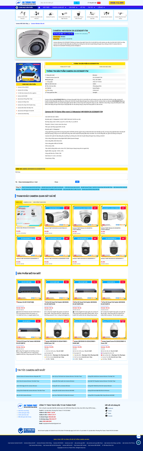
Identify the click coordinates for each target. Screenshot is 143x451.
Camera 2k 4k (27, 202)
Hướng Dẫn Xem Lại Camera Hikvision (61, 385)
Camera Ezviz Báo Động (23, 113)
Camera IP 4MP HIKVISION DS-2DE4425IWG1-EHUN (56, 258)
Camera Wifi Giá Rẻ (67, 445)
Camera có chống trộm (23, 101)
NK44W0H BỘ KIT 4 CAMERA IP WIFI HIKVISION (51, 189)
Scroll (138, 442)
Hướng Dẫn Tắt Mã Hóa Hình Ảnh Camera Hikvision (100, 385)
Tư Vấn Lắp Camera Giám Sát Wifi (72, 187)
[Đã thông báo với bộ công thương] (26, 430)
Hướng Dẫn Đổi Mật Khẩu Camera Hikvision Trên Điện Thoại (31, 390)
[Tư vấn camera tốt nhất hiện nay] (126, 15)
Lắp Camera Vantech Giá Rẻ (15, 443)
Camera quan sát (58, 7)
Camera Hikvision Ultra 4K (37, 23)
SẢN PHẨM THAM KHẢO (39, 202)
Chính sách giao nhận (23, 412)
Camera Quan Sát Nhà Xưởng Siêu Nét (90, 189)
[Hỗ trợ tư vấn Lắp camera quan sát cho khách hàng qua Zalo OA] (138, 437)
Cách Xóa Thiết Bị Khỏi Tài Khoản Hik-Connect (63, 395)
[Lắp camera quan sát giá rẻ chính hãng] (39, 7)
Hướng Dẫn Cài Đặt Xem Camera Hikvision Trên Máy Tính (101, 376)
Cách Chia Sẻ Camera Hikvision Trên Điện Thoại (28, 381)
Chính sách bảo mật (23, 414)
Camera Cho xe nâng (23, 90)
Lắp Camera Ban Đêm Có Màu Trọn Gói (72, 189)
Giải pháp (72, 7)
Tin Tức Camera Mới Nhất (31, 370)
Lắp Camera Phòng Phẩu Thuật (25, 99)
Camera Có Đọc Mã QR (23, 87)
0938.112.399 (117, 3)
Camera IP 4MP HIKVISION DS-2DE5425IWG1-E (112, 258)
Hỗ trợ (82, 7)
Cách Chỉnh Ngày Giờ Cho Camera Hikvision (27, 385)
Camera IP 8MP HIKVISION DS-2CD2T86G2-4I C (55, 228)
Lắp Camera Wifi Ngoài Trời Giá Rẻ (26, 110)
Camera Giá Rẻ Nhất (22, 96)
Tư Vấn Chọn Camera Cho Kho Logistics (27, 93)
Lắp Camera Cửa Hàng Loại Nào (112, 443)
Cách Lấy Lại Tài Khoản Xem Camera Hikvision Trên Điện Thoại (67, 376)
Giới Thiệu (46, 7)
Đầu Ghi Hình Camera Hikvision (24, 395)
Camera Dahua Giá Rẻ (29, 443)
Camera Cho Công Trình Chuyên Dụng (26, 104)
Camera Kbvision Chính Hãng (44, 443)
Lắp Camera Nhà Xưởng (35, 445)
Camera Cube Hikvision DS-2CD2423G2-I (25, 227)
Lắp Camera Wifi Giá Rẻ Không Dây (52, 445)
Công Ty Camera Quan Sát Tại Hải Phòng (31, 187)
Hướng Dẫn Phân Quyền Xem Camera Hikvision (63, 381)
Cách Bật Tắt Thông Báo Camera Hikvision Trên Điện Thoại (101, 381)
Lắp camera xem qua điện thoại (94, 443)
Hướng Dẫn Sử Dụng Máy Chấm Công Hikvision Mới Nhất (101, 395)
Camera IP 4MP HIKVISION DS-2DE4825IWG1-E (84, 258)
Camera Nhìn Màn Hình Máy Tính (25, 107)
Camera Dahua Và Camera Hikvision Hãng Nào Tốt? (29, 376)
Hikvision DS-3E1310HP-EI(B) (25, 302)
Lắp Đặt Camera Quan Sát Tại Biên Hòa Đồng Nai (52, 187)
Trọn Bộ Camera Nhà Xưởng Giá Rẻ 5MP (31, 189)
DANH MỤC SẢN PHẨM (26, 7)
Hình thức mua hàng (23, 410)
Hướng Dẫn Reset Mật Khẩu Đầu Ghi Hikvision (98, 390)
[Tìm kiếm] (77, 2)
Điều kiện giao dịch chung (24, 417)
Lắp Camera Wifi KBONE (94, 445)
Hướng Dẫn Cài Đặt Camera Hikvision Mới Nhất (63, 390)
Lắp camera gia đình (79, 443)
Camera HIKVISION (58, 443)
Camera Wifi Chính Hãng (22, 23)
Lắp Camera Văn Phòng (128, 443)
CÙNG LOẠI (19, 202)
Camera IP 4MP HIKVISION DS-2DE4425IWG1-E (27, 258)
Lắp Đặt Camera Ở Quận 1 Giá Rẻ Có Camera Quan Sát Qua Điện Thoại (96, 187)
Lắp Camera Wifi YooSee (80, 445)
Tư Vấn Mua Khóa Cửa (108, 445)
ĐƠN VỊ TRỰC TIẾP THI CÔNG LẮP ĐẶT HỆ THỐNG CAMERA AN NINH (71, 439)
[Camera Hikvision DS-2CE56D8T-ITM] (34, 43)
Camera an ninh (69, 443)
